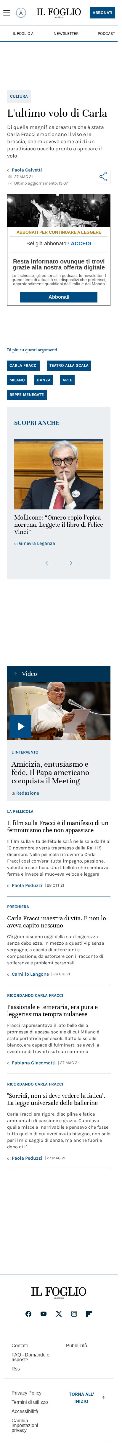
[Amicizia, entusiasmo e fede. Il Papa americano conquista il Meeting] (58, 707)
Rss (16, 1365)
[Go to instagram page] (74, 1311)
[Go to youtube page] (43, 1311)
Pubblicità (76, 1342)
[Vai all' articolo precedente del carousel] (48, 559)
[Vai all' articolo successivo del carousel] (69, 559)
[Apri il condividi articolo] (103, 176)
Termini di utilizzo (30, 1398)
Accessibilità (25, 1408)
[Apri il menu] (6, 12)
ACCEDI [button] (81, 244)
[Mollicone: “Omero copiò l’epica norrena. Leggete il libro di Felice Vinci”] (58, 472)
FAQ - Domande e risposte (30, 1354)
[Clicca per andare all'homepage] (58, 1290)
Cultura (19, 96)
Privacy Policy (26, 1389)
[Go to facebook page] (28, 1311)
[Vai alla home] (59, 13)
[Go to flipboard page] (89, 1311)
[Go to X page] (59, 1311)
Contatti (20, 1342)
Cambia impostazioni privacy (25, 1422)
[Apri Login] (21, 13)
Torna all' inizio (81, 1394)
